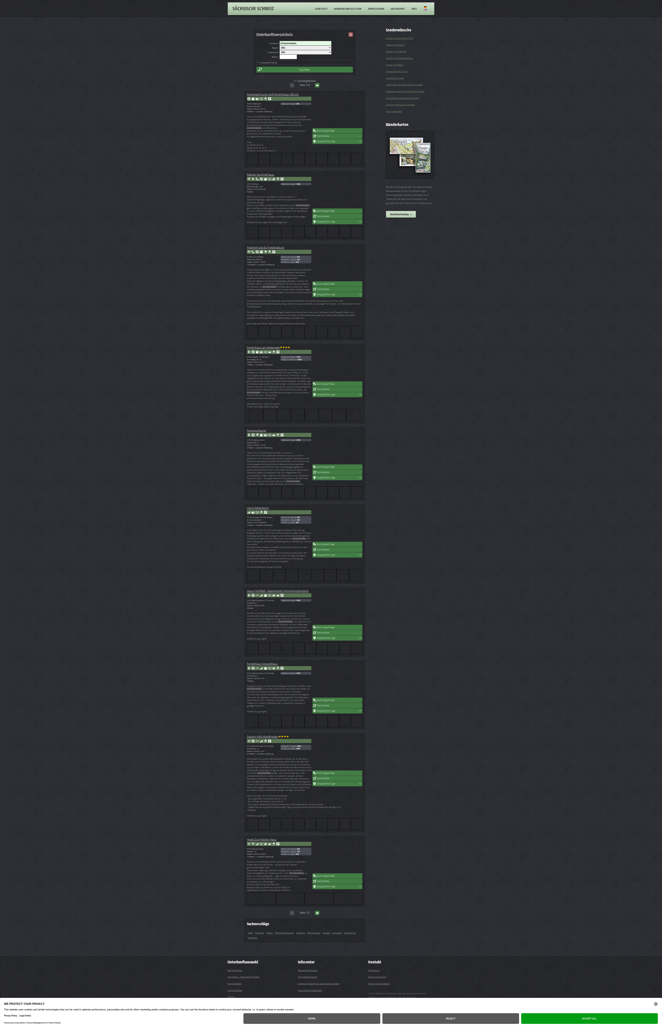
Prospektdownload (307, 976)
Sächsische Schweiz (253, 9)
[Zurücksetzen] (351, 34)
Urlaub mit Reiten (394, 64)
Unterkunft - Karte (395, 78)
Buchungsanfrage (326, 130)
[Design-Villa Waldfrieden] (337, 753)
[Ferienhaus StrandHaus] (337, 680)
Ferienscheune (256, 430)
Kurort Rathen (235, 983)
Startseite (321, 8)
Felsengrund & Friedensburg (265, 247)
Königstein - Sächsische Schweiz (243, 976)
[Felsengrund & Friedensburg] (337, 264)
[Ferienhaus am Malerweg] (337, 364)
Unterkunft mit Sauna (396, 71)
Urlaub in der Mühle (396, 51)
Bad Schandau (313, 932)
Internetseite (323, 135)
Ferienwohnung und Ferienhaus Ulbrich (273, 94)
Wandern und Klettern (348, 8)
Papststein (253, 937)
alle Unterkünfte (394, 111)
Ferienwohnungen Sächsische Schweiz (405, 91)
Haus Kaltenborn (258, 508)
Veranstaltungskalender (310, 990)
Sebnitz (231, 996)
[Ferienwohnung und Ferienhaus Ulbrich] (337, 111)
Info (414, 8)
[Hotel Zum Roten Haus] (337, 856)
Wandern (300, 932)
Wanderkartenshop (399, 214)
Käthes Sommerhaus (260, 174)
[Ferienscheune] (337, 447)
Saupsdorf (337, 932)
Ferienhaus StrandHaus (262, 664)
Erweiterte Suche (269, 62)
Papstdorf (259, 932)
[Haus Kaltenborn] (337, 524)
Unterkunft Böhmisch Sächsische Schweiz (318, 983)
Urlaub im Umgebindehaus (399, 58)
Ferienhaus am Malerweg (263, 347)
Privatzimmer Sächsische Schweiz (402, 98)
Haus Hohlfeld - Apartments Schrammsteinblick (278, 591)
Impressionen (376, 8)
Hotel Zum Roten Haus (262, 839)
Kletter (270, 932)
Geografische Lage (326, 141)
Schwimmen (350, 932)
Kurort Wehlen (235, 990)
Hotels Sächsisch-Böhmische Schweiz (404, 84)
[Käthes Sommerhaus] (337, 191)
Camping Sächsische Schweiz (400, 104)
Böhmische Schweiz (284, 932)
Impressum (373, 970)
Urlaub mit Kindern (395, 44)
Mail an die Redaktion (379, 983)
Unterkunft (398, 8)
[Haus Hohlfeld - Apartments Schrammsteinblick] (337, 607)
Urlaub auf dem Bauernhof (399, 38)
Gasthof (326, 932)
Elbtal (250, 932)
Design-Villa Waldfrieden (263, 736)
